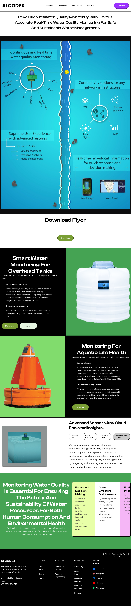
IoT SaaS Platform (78, 587)
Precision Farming (78, 580)
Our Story (41, 568)
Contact (42, 574)
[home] (13, 5)
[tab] (75, 436)
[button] (50, 6)
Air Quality (78, 567)
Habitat (77, 593)
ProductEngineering (60, 575)
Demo (41, 579)
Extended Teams (59, 568)
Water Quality (77, 572)
